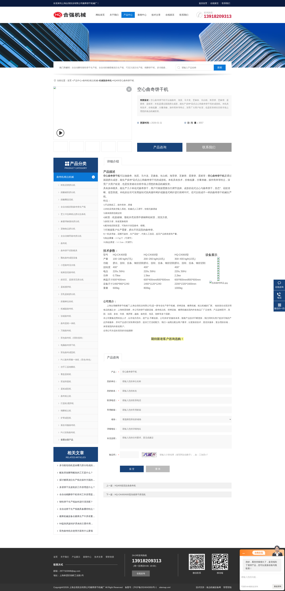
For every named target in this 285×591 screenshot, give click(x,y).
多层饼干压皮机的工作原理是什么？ (77, 487)
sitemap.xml (164, 587)
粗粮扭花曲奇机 (68, 272)
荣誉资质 (110, 557)
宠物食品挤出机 (68, 228)
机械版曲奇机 (67, 309)
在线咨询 (141, 573)
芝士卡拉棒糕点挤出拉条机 (73, 214)
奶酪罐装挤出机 (68, 192)
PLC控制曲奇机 (68, 432)
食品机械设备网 (213, 587)
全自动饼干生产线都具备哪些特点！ (77, 509)
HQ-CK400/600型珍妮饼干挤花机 (130, 494)
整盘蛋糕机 (66, 374)
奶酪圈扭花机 (67, 199)
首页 (69, 80)
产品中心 (128, 15)
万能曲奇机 (66, 330)
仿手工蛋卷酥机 (68, 367)
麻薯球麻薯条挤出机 (70, 221)
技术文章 (156, 15)
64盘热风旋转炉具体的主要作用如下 (77, 523)
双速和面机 (66, 381)
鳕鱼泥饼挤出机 (68, 185)
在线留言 (214, 3)
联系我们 (226, 3)
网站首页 (100, 15)
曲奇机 (64, 243)
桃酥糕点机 (66, 410)
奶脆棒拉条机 (67, 301)
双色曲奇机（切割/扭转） (72, 338)
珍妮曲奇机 (66, 316)
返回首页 (203, 3)
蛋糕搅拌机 (66, 287)
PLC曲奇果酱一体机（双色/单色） (76, 359)
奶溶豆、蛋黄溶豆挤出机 (72, 279)
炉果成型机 (66, 418)
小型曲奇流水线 (68, 265)
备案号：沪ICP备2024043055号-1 (141, 587)
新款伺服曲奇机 (68, 425)
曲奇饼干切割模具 (69, 250)
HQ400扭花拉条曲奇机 (125, 485)
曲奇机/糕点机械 (90, 80)
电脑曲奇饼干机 (68, 345)
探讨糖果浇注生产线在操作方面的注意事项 (77, 480)
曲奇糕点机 (66, 396)
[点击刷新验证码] (149, 454)
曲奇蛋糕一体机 (68, 323)
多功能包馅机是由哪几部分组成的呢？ (77, 465)
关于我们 (114, 15)
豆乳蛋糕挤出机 (68, 294)
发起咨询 (277, 586)
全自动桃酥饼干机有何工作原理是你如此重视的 (77, 494)
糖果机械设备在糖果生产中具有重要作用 (77, 516)
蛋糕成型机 (66, 389)
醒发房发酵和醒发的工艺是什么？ (76, 472)
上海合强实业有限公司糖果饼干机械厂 (79, 3)
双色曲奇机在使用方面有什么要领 (76, 531)
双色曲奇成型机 (68, 352)
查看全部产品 (67, 439)
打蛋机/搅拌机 (67, 403)
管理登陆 (227, 587)
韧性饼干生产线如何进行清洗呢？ (76, 501)
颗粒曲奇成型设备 (69, 258)
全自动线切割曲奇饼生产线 (73, 207)
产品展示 (76, 557)
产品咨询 (159, 147)
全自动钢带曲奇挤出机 (71, 236)
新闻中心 (142, 15)
